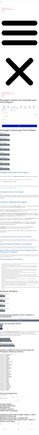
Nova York (8, 387)
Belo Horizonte (9, 364)
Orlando (7, 388)
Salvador (8, 385)
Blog (3, 10)
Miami (7, 381)
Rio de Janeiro (9, 354)
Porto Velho (8, 386)
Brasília (7, 355)
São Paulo (8, 365)
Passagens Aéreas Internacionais (8, 9)
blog (3, 334)
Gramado (8, 369)
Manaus (7, 375)
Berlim (7, 362)
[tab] (4, 107)
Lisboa (7, 380)
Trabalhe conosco (7, 409)
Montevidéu (8, 371)
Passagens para (3, 354)
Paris (7, 370)
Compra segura (6, 404)
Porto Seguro (9, 373)
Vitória (7, 366)
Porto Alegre (8, 367)
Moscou (7, 372)
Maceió (7, 359)
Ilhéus (7, 378)
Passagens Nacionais (6, 8)
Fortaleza (8, 358)
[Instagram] (1, 328)
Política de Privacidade (8, 411)
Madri (7, 360)
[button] (19, 52)
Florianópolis (8, 376)
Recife (7, 382)
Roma (7, 389)
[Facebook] (1, 325)
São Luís (8, 377)
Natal (7, 356)
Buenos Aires (9, 361)
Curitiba (7, 383)
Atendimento (5, 407)
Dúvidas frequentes (7, 406)
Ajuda (3, 11)
